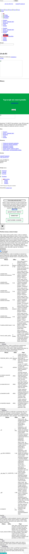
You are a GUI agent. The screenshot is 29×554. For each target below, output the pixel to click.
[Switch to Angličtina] (6, 16)
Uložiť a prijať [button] (3, 553)
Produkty (5, 132)
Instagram (4, 170)
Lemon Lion (9, 187)
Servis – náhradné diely (8, 133)
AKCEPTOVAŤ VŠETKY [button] (14, 212)
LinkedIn (4, 172)
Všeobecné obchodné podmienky (11, 143)
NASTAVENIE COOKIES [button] (14, 220)
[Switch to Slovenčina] (3, 13)
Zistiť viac (14, 209)
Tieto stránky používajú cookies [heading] (14, 200)
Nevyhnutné (5, 251)
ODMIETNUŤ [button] (14, 216)
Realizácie (5, 134)
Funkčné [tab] (2, 515)
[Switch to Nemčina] (5, 17)
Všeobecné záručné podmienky (10, 144)
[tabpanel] (14, 297)
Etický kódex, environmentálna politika (12, 150)
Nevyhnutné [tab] (3, 249)
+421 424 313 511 (14, 103)
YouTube (4, 173)
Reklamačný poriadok (8, 147)
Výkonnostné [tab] (3, 545)
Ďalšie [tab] (1, 539)
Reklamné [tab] (2, 342)
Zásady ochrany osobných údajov (11, 148)
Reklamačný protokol (8, 146)
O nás (4, 136)
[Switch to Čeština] (5, 15)
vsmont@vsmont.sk (20, 3)
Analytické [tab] (2, 408)
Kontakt (5, 137)
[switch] (0, 344)
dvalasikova (13, 57)
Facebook (4, 176)
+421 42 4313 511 (8, 3)
